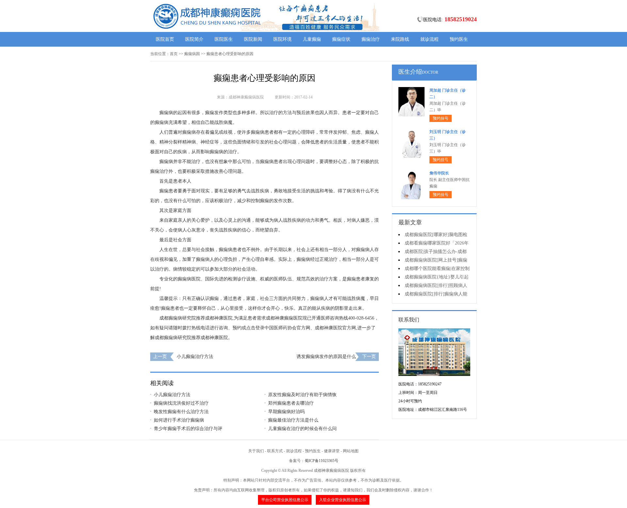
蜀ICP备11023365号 (321, 460)
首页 (174, 54)
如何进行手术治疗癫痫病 (179, 420)
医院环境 (282, 39)
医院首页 (165, 39)
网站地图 (351, 451)
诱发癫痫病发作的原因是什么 (326, 356)
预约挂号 (440, 118)
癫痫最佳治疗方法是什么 (293, 420)
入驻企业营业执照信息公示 (342, 500)
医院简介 (194, 39)
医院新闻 (253, 39)
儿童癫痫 (312, 39)
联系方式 (275, 451)
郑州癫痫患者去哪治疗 (291, 403)
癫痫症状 (341, 39)
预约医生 (459, 39)
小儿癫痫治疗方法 (195, 356)
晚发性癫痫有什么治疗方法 (181, 411)
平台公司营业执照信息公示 (284, 500)
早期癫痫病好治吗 (286, 411)
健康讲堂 (332, 451)
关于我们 (256, 451)
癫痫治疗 (371, 39)
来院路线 (400, 39)
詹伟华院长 (439, 173)
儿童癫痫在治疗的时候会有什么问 (302, 428)
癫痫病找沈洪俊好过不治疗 (181, 403)
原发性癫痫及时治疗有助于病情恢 (302, 394)
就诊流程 (429, 39)
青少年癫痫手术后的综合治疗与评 (188, 428)
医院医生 (224, 39)
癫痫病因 (192, 54)
